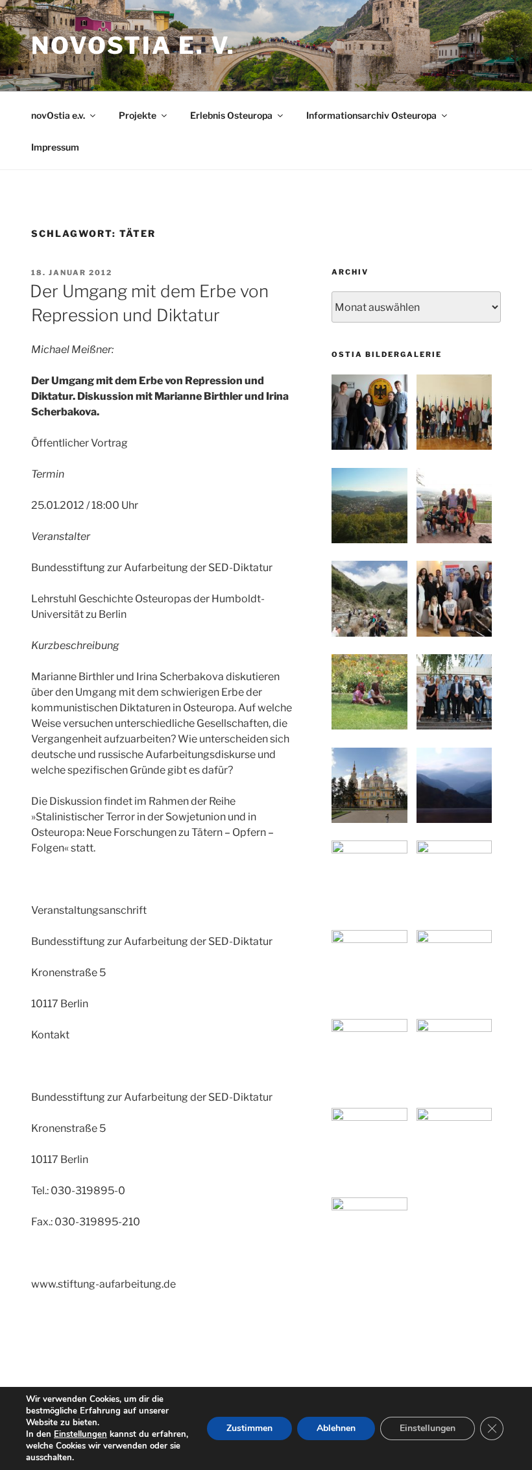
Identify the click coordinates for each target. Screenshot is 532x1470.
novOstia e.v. (58, 115)
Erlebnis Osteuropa (231, 115)
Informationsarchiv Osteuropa (371, 115)
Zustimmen (249, 1428)
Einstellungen (80, 1434)
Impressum (55, 147)
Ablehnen (336, 1428)
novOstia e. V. (133, 45)
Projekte (137, 115)
